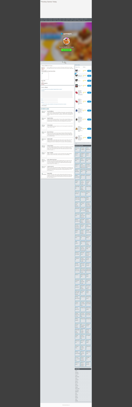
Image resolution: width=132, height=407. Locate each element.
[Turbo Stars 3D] (88, 171)
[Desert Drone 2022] (77, 171)
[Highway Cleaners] (88, 325)
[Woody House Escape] (77, 353)
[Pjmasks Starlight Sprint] (88, 182)
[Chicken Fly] (88, 320)
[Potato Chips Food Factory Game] (82, 248)
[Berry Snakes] (88, 292)
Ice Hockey (77, 390)
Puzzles (67, 20)
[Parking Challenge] (44, 147)
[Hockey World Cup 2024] (82, 353)
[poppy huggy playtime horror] (82, 188)
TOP (75, 74)
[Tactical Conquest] (88, 265)
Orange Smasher (50, 125)
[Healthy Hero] (88, 358)
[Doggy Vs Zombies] (44, 154)
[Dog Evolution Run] (88, 226)
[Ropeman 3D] (77, 259)
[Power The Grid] (77, 342)
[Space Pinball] (77, 182)
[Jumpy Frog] (82, 320)
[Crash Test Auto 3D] (44, 168)
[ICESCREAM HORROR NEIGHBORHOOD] (82, 325)
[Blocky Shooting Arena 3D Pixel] (82, 358)
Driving (46, 20)
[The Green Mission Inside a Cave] (82, 270)
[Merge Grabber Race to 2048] (82, 259)
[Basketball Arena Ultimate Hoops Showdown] (77, 331)
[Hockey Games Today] (49, 2)
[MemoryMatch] (44, 175)
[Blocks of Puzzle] (77, 166)
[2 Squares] (88, 336)
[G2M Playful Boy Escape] (82, 281)
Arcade (76, 375)
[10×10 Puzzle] (77, 155)
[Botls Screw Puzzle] (77, 177)
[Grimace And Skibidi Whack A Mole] (88, 204)
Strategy (79, 20)
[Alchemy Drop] (88, 193)
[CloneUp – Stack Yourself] (82, 210)
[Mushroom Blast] (44, 140)
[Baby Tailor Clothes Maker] (77, 199)
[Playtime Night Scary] (77, 248)
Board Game (77, 376)
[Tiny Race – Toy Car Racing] (88, 287)
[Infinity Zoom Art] (88, 364)
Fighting (54, 20)
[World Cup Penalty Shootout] (88, 210)
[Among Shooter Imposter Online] (77, 325)
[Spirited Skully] (77, 347)
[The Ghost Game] (77, 215)
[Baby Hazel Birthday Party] (88, 270)
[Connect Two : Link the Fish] (77, 358)
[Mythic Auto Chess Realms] (88, 303)
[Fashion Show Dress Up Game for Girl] (77, 226)
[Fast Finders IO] (82, 160)
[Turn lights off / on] (65, 62)
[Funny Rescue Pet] (77, 309)
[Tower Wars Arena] (77, 237)
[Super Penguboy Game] (82, 347)
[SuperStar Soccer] (77, 281)
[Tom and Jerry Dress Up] (82, 265)
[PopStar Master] (82, 292)
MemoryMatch (49, 173)
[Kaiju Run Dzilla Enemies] (82, 287)
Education (50, 20)
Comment (43, 90)
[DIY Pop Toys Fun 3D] (77, 270)
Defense (76, 381)
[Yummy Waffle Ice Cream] (43, 68)
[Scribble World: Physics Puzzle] (82, 221)
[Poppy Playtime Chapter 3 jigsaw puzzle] (82, 232)
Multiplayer (59, 20)
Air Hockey (77, 373)
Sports (76, 399)
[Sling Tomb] (82, 193)
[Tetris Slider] (82, 199)
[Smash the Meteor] (44, 120)
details (76, 143)
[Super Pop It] (88, 347)
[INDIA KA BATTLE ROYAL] (82, 155)
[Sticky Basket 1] (88, 259)
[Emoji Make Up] (82, 237)
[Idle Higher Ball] (77, 188)
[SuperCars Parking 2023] (88, 314)
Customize (76, 379)
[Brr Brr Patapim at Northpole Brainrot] (82, 364)
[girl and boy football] (88, 309)
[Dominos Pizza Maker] (77, 254)
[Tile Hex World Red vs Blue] (82, 314)
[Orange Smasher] (44, 127)
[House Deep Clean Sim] (82, 336)
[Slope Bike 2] (82, 298)
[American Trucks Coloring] (88, 243)
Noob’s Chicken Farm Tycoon (52, 159)
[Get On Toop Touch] (77, 287)
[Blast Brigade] (88, 199)
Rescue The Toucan (50, 131)
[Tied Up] (88, 215)
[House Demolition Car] (77, 221)
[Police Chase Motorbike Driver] (77, 204)
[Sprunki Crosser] (82, 226)
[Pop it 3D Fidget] (88, 248)
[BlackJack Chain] (88, 353)
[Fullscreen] (63, 62)
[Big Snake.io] (77, 243)
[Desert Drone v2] (77, 303)
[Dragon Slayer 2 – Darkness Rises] (88, 331)
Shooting (74, 20)
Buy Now (89, 71)
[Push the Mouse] (82, 342)
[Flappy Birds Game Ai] (77, 298)
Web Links (83, 20)
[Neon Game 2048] (82, 276)
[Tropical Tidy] (82, 204)
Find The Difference (50, 111)
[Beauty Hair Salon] (82, 171)
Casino (76, 378)
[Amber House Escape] (88, 232)
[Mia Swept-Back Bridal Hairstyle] (77, 292)
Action (76, 370)
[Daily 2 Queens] (88, 155)
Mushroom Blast (49, 138)
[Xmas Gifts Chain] (88, 160)
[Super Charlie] (88, 342)
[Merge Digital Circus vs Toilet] (77, 314)
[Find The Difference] (44, 113)
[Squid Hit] (88, 177)
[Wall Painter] (88, 276)
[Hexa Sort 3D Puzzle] (77, 193)
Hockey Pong (77, 388)
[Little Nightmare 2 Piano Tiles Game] (88, 221)
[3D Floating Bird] (82, 243)
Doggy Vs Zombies (50, 152)
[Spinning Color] (88, 281)
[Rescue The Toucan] (44, 134)
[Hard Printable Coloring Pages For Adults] (82, 331)
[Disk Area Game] (77, 149)
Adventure (76, 372)
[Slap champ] (88, 188)
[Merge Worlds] (77, 336)
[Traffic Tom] (82, 309)
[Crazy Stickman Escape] (82, 182)
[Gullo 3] (77, 276)
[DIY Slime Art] (82, 177)
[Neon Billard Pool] (88, 149)
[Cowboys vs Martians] (82, 149)
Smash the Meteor (50, 118)
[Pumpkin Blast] (77, 160)
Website (42, 102)
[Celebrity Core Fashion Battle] (82, 303)
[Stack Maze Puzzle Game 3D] (82, 215)
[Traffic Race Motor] (77, 265)
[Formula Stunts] (82, 254)
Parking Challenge (50, 145)
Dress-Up (42, 20)
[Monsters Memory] (88, 237)
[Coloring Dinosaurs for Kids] (88, 166)
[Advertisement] (66, 10)
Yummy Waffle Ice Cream (47, 65)
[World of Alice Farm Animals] (88, 254)
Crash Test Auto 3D (50, 166)
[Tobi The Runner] (77, 364)
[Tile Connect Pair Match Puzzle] (82, 166)
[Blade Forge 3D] (77, 320)
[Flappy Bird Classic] (88, 298)
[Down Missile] (77, 232)
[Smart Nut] (77, 210)
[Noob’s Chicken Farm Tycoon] (44, 161)
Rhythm (70, 20)
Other (63, 20)
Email (42, 100)
